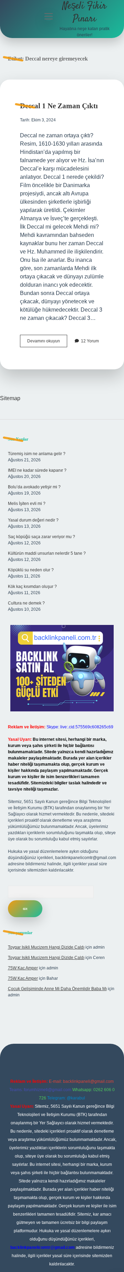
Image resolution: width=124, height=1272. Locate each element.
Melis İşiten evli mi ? (26, 503)
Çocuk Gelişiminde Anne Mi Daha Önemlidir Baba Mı (57, 988)
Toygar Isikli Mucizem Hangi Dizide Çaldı (46, 947)
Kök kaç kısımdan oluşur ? (32, 586)
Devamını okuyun (47, 342)
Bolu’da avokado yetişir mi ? (34, 487)
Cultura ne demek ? (26, 603)
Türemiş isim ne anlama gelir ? (36, 453)
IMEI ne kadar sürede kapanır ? (37, 470)
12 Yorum (90, 341)
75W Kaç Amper (23, 968)
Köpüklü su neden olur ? (31, 570)
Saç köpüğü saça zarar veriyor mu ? (41, 536)
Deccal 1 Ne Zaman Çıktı (59, 106)
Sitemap (10, 398)
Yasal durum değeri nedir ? (33, 520)
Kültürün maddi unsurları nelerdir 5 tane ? (47, 553)
